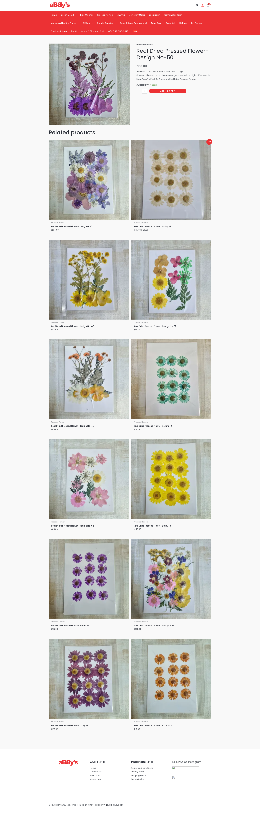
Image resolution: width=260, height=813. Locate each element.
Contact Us (96, 771)
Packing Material (59, 31)
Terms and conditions (142, 767)
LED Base (183, 23)
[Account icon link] (202, 5)
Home (54, 14)
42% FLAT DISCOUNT (118, 31)
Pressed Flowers (105, 14)
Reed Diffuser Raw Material (133, 23)
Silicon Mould (67, 14)
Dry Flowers (196, 23)
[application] (75, 15)
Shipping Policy (138, 775)
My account (96, 779)
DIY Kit (74, 31)
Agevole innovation (113, 804)
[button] (197, 5)
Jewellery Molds (137, 14)
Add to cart (167, 91)
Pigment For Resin (173, 14)
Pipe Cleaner (86, 14)
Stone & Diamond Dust (92, 31)
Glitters (86, 23)
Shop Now (95, 775)
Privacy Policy (137, 771)
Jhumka (121, 14)
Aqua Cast (156, 23)
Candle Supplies (105, 23)
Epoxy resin (154, 14)
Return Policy (137, 779)
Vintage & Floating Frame (63, 23)
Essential (170, 23)
